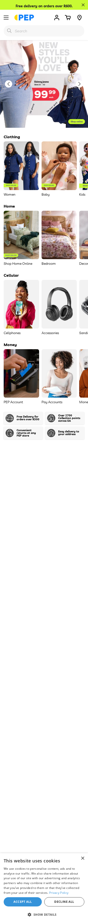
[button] (68, 17)
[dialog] (44, 888)
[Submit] (9, 31)
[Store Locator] (79, 17)
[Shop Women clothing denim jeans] (44, 84)
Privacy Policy (58, 893)
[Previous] (11, 84)
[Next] (82, 84)
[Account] (57, 17)
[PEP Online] (24, 17)
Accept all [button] (22, 902)
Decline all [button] (64, 902)
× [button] (82, 858)
